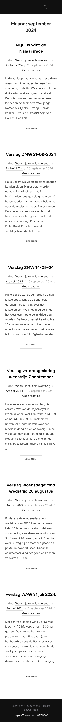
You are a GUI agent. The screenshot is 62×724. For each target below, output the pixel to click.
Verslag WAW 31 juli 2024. (31, 594)
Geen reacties (31, 70)
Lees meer (33, 128)
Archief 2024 (14, 65)
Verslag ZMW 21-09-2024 (31, 154)
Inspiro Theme (22, 715)
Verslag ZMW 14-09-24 (31, 267)
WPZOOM (42, 715)
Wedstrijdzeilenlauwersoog (32, 60)
